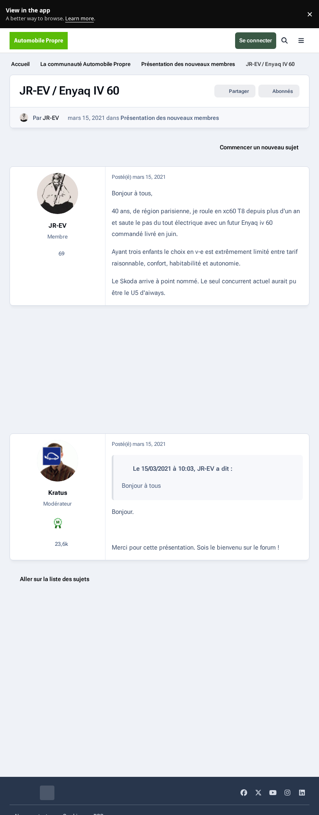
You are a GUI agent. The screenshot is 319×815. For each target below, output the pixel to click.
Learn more (16, 14)
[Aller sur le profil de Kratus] (57, 460)
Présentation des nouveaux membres (169, 117)
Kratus (57, 492)
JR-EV (51, 117)
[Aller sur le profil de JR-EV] (24, 117)
